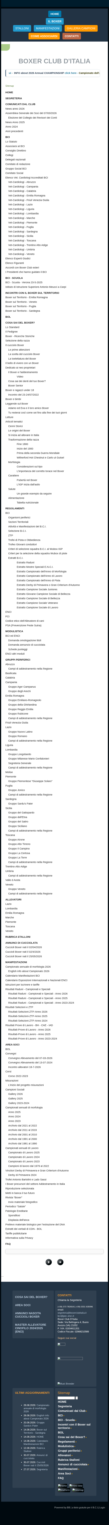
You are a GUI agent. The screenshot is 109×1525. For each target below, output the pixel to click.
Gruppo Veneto (16, 889)
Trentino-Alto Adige (16, 866)
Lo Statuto (11, 141)
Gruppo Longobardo (19, 754)
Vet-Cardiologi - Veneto (21, 254)
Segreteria (13, 98)
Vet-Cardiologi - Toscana (22, 240)
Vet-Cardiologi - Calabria (22, 191)
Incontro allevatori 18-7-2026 (24, 1067)
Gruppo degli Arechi (19, 691)
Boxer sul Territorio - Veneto (21, 301)
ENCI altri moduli (15, 653)
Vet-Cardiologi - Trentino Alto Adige (28, 245)
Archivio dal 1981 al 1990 (22, 1143)
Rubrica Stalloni (17, 936)
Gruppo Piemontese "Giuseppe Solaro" (30, 781)
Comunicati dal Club (20, 104)
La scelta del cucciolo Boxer (24, 354)
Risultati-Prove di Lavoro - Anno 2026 (29, 1029)
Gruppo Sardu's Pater (20, 803)
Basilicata (10, 673)
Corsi (8, 1071)
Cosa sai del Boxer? (20, 322)
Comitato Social (14, 173)
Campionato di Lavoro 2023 (24, 1161)
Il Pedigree (11, 331)
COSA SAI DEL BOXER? (31, 1297)
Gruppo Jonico (16, 790)
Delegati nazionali (15, 159)
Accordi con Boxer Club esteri (22, 267)
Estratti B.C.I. (15, 558)
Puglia (8, 785)
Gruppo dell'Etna (17, 817)
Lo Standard (12, 327)
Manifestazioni (16, 962)
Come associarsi (44, 36)
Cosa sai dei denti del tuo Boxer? (27, 381)
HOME (9, 92)
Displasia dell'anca (18, 1220)
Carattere (13, 475)
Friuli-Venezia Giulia (16, 722)
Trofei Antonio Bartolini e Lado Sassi (25, 1179)
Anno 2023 (14, 1121)
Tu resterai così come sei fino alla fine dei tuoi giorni (37, 412)
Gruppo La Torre (17, 857)
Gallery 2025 (15, 1098)
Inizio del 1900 (25, 448)
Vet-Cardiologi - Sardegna (23, 231)
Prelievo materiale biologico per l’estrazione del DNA (35, 1224)
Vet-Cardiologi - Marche (21, 218)
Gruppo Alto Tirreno (19, 844)
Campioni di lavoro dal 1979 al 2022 (28, 1166)
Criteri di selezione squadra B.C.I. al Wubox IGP (35, 549)
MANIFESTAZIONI (48, 28)
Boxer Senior (15, 385)
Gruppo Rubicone (18, 713)
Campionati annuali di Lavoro (21, 1148)
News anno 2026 (15, 108)
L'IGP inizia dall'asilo (28, 484)
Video (20, 376)
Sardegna (10, 799)
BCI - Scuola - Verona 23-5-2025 (23, 282)
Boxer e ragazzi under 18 (19, 390)
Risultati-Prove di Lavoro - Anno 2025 (29, 1034)
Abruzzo (10, 664)
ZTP (10, 535)
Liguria (9, 745)
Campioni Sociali (14, 1089)
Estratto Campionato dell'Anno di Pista (38, 580)
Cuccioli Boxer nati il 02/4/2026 (22, 951)
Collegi (9, 155)
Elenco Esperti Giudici (17, 258)
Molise (9, 772)
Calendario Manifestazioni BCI (22, 975)
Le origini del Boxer (19, 430)
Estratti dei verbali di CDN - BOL (23, 1229)
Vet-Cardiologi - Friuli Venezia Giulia (28, 200)
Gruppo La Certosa (19, 853)
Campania (11, 682)
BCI (7, 137)
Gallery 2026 (15, 1094)
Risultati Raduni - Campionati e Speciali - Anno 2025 (38, 998)
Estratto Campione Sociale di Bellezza (38, 598)
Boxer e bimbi (13, 399)
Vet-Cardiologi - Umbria (21, 249)
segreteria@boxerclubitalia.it (72, 1313)
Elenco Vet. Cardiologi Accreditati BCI (26, 177)
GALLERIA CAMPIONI (81, 28)
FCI (7, 616)
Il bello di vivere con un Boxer (22, 363)
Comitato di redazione (17, 164)
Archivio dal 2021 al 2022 (22, 1125)
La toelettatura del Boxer (22, 358)
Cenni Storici (15, 426)
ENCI (8, 611)
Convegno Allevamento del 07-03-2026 (30, 1058)
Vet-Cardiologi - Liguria (21, 209)
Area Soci (12, 1044)
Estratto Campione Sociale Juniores (37, 589)
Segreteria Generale (19, 763)
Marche (9, 917)
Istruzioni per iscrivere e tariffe (22, 984)
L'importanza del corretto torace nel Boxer (40, 471)
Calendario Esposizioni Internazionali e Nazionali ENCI (36, 980)
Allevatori (13, 899)
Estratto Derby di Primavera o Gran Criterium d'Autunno (48, 585)
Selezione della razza (17, 340)
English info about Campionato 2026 (28, 971)
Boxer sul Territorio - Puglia (20, 306)
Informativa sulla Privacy (19, 1237)
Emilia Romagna (14, 695)
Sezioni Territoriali (18, 522)
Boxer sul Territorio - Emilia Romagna (26, 297)
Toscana (10, 835)
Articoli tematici (14, 421)
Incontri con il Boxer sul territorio (32, 293)
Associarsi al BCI (15, 146)
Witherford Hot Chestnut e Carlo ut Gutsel (40, 457)
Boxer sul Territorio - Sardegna (22, 310)
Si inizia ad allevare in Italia (23, 435)
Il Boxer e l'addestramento (23, 372)
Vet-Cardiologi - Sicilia (20, 236)
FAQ (8, 1243)
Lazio (8, 727)
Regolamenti (14, 508)
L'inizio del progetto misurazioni (26, 1085)
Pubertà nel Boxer (27, 480)
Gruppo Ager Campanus (22, 686)
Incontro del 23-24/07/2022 (23, 394)
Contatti (72, 36)
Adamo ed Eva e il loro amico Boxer (28, 408)
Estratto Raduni (25, 562)
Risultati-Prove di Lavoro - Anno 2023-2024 (32, 1038)
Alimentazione (16, 498)
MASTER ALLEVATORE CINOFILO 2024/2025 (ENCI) (30, 1328)
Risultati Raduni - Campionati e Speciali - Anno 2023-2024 (41, 1002)
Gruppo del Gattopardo (21, 812)
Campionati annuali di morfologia (24, 1107)
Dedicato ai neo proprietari (20, 367)
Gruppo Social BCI (16, 168)
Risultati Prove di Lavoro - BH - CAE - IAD (29, 1025)
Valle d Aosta (12, 880)
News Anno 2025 (15, 122)
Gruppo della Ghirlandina (22, 704)
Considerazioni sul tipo (29, 466)
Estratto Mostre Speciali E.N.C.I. (35, 567)
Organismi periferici (19, 517)
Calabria (10, 677)
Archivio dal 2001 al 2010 (22, 1134)
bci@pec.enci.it (66, 1316)
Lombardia (11, 749)
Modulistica (14, 631)
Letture (9, 417)
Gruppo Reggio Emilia (20, 709)
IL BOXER (54, 21)
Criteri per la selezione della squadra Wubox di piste (37, 553)
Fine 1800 (22, 444)
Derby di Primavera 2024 (22, 1175)
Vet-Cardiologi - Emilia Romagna (26, 195)
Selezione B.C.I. (17, 530)
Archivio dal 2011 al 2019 (22, 1130)
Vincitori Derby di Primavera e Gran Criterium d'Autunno (37, 1170)
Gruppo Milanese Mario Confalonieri (28, 758)
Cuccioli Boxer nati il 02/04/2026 (23, 947)
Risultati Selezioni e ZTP (19, 1007)
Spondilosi (14, 1215)
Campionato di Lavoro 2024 (24, 1157)
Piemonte (10, 776)
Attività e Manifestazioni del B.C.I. (27, 526)
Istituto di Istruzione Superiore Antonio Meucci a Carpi (35, 287)
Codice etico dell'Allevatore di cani (24, 620)
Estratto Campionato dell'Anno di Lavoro (39, 575)
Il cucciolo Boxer (14, 345)
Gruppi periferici (17, 659)
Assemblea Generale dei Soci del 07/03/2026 (31, 113)
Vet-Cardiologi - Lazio (20, 204)
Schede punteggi (17, 649)
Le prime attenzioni (19, 349)
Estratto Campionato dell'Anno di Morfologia (41, 571)
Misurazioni (11, 1080)
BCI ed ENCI (12, 635)
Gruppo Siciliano (17, 826)
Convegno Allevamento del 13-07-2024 (30, 1062)
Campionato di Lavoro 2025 (24, 1152)
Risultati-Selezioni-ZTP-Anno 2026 (27, 1011)
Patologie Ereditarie (16, 1211)
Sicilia (8, 808)
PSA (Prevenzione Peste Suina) (23, 625)
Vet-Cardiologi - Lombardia (23, 213)
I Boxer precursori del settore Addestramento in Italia (35, 1184)
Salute (11, 489)
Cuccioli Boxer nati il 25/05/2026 (23, 956)
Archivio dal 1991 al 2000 (22, 1139)
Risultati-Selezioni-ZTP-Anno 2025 (27, 1016)
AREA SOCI (23, 1305)
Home (55, 14)
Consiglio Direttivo (15, 150)
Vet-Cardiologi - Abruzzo (22, 182)
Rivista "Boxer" (13, 1197)
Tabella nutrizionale (28, 502)
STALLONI (22, 28)
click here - (74, 73)
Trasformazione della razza (23, 439)
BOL (8, 316)
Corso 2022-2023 (18, 1076)
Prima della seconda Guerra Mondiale (38, 453)
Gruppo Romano (17, 736)
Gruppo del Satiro (18, 821)
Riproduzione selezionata (19, 1188)
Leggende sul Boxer (16, 403)
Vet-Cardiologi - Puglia (21, 227)
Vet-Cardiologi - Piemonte (22, 222)
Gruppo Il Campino (19, 848)
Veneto (9, 884)
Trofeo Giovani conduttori (22, 544)
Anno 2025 (14, 1112)
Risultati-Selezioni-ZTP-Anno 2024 (27, 1020)
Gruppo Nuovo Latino (20, 731)
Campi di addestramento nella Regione (30, 668)
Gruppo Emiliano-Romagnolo (24, 700)
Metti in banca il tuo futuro (20, 1193)
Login (102, 1507)
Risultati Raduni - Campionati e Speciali (27, 989)
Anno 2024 (11, 126)
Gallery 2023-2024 (18, 1103)
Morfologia (14, 462)
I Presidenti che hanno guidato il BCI (26, 272)
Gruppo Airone (16, 839)
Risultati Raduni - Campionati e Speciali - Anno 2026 (38, 993)
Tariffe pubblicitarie (16, 1233)
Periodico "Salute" (15, 1206)
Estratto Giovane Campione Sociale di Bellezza (43, 594)
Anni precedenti (14, 131)
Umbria (9, 871)
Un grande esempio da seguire (34, 493)
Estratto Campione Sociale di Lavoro (37, 607)
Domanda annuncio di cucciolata (26, 644)
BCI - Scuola (14, 278)
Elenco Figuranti (14, 263)
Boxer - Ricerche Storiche (19, 336)
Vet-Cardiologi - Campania (23, 186)
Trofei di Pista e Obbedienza (24, 540)
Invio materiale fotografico (22, 1202)
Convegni (10, 1053)
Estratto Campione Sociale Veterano (37, 603)
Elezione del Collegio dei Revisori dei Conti (32, 117)
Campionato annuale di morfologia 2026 (28, 966)
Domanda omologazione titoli (24, 640)
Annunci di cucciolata (21, 942)
